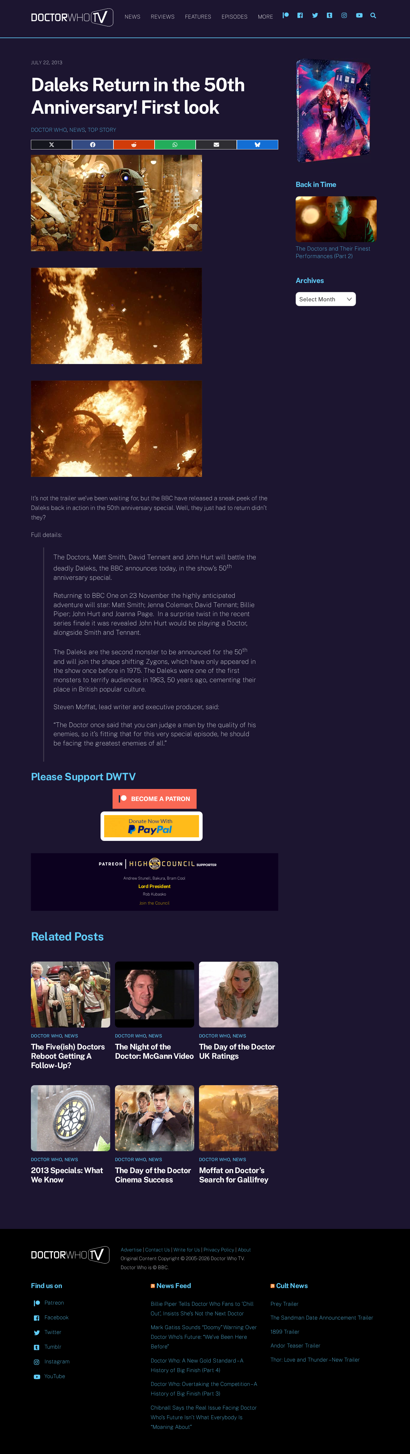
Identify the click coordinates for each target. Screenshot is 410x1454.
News (132, 17)
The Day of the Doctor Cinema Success (153, 1175)
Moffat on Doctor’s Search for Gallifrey (233, 1175)
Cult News (292, 1286)
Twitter (52, 1332)
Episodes (235, 17)
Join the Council (154, 903)
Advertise (131, 1250)
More (265, 17)
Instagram (56, 1361)
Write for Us (186, 1250)
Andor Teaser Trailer (295, 1345)
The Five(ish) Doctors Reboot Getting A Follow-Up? (68, 1056)
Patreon (53, 1302)
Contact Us (157, 1250)
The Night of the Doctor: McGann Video (154, 1051)
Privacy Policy (218, 1250)
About (244, 1250)
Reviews (163, 17)
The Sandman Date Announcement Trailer (321, 1317)
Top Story (102, 130)
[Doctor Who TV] (72, 24)
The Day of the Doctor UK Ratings (237, 1051)
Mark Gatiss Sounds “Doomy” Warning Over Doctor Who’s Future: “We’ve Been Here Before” (204, 1337)
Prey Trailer (284, 1304)
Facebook (56, 1317)
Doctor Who (49, 130)
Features (198, 17)
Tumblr (52, 1347)
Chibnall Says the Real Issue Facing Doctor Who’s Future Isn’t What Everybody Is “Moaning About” (204, 1417)
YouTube (54, 1376)
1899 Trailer (285, 1332)
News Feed (173, 1286)
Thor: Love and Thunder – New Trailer (315, 1359)
